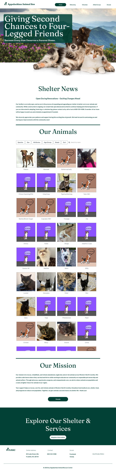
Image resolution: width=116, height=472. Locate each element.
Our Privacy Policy (98, 454)
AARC (12, 450)
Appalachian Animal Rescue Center (27, 4)
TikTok (72, 457)
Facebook (73, 454)
